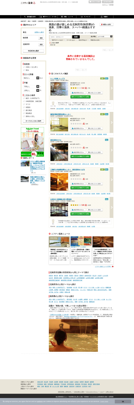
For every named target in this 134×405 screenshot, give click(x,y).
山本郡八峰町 (99, 278)
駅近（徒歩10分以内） (101, 290)
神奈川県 (40, 382)
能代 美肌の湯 (74, 134)
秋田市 (51, 275)
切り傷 (80, 287)
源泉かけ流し (75, 290)
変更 (41, 38)
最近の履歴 (107, 1)
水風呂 (61, 292)
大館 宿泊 (67, 108)
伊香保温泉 (70, 384)
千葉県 (51, 382)
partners (40, 401)
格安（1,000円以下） (59, 287)
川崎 (42, 386)
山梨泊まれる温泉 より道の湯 (59, 314)
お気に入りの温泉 (95, 1)
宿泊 (50, 287)
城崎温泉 (57, 384)
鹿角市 (81, 275)
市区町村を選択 (33, 51)
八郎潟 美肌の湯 (68, 164)
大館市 (66, 275)
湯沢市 (76, 275)
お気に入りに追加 (95, 92)
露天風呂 (62, 290)
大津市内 (84, 386)
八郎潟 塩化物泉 (60, 193)
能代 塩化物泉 (60, 134)
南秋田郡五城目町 (54, 280)
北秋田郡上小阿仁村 (69, 278)
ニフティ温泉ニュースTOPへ (103, 266)
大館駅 (104, 108)
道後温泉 (77, 384)
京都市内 (78, 386)
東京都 (66, 382)
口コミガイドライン (92, 392)
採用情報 (111, 396)
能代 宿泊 (67, 134)
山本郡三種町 (90, 278)
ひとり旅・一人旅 (93, 287)
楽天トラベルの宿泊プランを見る (80, 96)
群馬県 (61, 382)
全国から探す (39, 32)
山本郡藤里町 (81, 278)
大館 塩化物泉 (60, 108)
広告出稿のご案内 (79, 392)
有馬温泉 (50, 384)
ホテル (102, 287)
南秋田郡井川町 (77, 280)
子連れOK (90, 290)
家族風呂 (29, 113)
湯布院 (90, 384)
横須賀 (47, 386)
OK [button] (123, 401)
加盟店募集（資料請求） (65, 392)
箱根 (45, 384)
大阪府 (71, 382)
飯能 (61, 386)
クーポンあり (71, 40)
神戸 (89, 386)
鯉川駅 (107, 164)
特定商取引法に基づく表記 (76, 396)
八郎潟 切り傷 (77, 164)
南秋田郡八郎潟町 (66, 280)
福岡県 (92, 382)
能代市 (56, 275)
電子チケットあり (57, 40)
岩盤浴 (28, 107)
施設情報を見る (78, 92)
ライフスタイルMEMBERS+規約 (98, 396)
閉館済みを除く (95, 40)
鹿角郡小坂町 (58, 278)
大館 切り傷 (82, 108)
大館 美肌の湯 (74, 108)
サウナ (85, 287)
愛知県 (87, 382)
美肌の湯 (67, 292)
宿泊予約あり (83, 40)
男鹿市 (71, 275)
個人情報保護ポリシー (61, 396)
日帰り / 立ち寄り (32, 67)
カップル (83, 290)
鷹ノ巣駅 (94, 134)
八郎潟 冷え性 (85, 164)
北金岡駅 (102, 164)
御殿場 (66, 386)
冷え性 (75, 287)
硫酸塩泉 (108, 287)
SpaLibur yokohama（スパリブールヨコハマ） (78, 316)
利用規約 (86, 396)
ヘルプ (102, 392)
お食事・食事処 (53, 290)
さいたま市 (55, 386)
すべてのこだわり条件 (33, 121)
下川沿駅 (94, 108)
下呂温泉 (63, 384)
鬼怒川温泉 (96, 384)
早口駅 (88, 108)
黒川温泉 (84, 384)
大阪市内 (71, 386)
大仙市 (100, 275)
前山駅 (88, 134)
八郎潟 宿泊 (59, 164)
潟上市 (94, 275)
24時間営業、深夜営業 (34, 101)
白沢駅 (93, 226)
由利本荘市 (88, 275)
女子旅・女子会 (53, 292)
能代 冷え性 (82, 134)
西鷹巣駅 (99, 134)
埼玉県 (46, 382)
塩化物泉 (69, 287)
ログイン (105, 4)
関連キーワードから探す (29, 389)
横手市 (61, 275)
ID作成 (111, 4)
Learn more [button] (104, 401)
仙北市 (51, 278)
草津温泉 (40, 384)
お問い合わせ (109, 392)
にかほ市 (105, 275)
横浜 (38, 386)
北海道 (76, 382)
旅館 (110, 290)
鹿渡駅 (97, 164)
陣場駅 (88, 226)
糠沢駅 (99, 108)
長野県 (82, 382)
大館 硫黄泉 (68, 226)
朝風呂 (68, 290)
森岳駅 (92, 164)
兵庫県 (56, 382)
